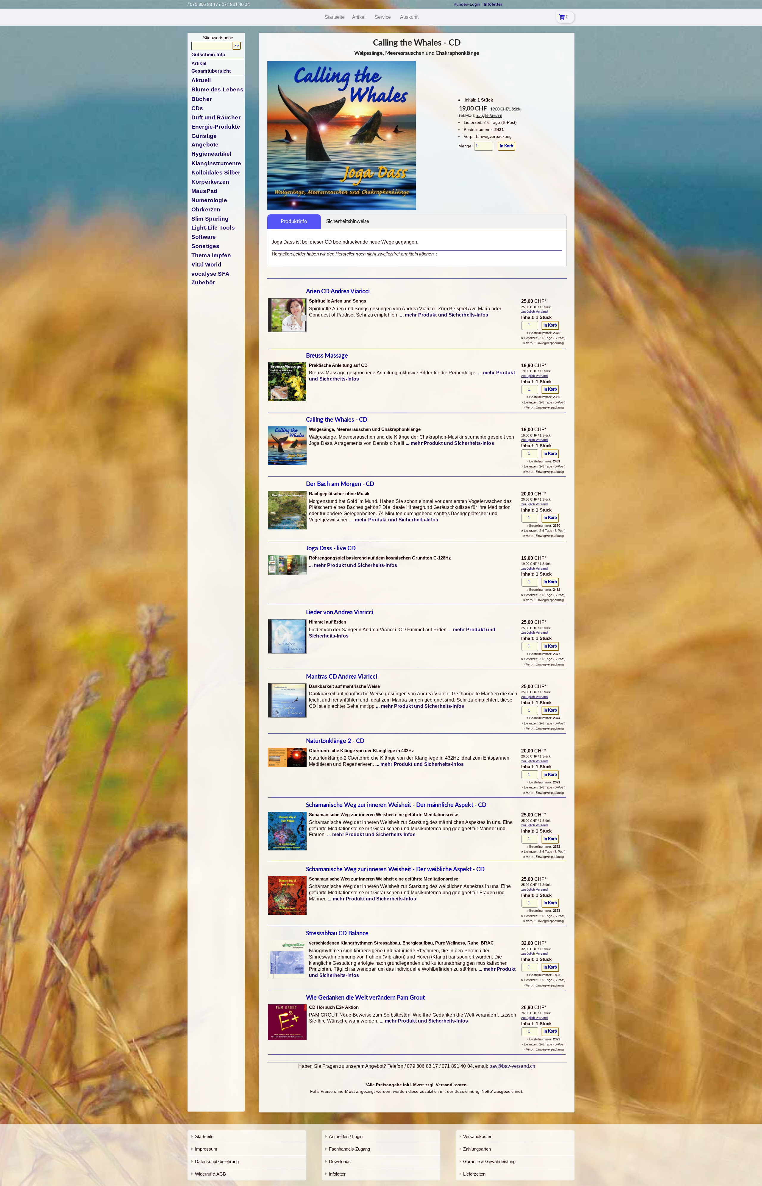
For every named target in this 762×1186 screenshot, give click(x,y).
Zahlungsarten (477, 1148)
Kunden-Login (467, 4)
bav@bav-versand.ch (512, 1066)
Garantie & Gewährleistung (489, 1161)
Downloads (340, 1161)
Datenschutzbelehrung (217, 1161)
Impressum (206, 1148)
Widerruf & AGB (210, 1173)
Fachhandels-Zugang (349, 1148)
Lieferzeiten (474, 1173)
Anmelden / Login (346, 1136)
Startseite (204, 1136)
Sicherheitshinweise (347, 221)
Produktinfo (294, 221)
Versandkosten (477, 1136)
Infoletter (337, 1173)
